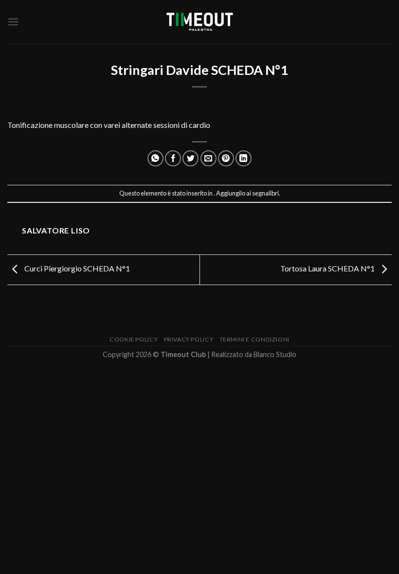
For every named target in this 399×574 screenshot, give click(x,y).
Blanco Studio (275, 354)
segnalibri (265, 193)
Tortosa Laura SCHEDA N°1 (328, 268)
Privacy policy (189, 339)
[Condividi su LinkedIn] (244, 158)
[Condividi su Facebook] (173, 158)
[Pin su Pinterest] (226, 158)
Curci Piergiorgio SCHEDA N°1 (76, 268)
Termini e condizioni (254, 339)
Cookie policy (133, 339)
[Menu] (13, 22)
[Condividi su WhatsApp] (155, 158)
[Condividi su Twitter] (190, 158)
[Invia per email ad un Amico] (208, 158)
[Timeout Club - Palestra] (199, 22)
